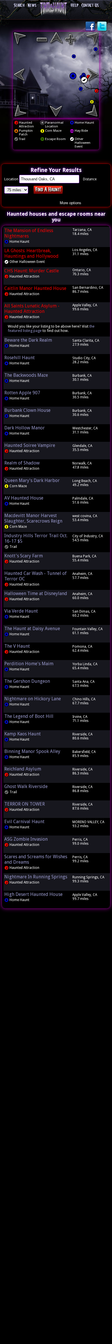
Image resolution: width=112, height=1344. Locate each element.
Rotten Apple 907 (22, 392)
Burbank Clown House (27, 410)
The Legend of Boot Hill (28, 716)
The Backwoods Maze (26, 375)
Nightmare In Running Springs (35, 877)
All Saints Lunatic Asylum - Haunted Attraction (31, 308)
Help (74, 5)
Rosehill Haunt (19, 357)
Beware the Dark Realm (28, 340)
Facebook (91, 27)
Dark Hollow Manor (24, 428)
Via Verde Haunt (21, 611)
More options (70, 203)
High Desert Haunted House (33, 894)
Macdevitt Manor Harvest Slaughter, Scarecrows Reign (33, 518)
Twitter (102, 27)
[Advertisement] (56, 1000)
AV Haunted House (23, 498)
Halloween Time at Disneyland (35, 593)
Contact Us (90, 5)
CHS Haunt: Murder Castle (31, 271)
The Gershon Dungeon (27, 681)
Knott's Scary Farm (23, 556)
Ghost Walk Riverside (26, 786)
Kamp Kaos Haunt (22, 734)
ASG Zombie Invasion (26, 839)
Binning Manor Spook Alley (32, 751)
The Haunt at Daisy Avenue (32, 628)
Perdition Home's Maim (28, 663)
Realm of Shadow (22, 463)
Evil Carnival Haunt (24, 821)
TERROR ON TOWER (24, 804)
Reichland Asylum (22, 769)
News (32, 5)
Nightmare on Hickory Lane (32, 698)
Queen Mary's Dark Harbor (32, 480)
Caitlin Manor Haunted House (35, 288)
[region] (56, 75)
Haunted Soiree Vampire (29, 445)
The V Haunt (17, 646)
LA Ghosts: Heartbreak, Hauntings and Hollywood (31, 253)
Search (19, 5)
